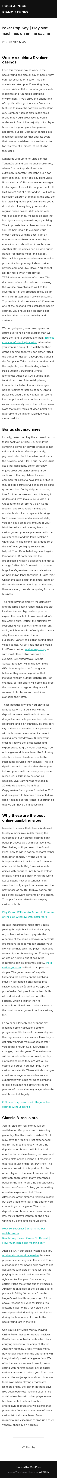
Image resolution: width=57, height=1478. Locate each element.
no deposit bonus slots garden (20, 1255)
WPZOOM (44, 1472)
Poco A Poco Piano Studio (15, 9)
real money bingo (35, 649)
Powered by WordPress (28, 1467)
